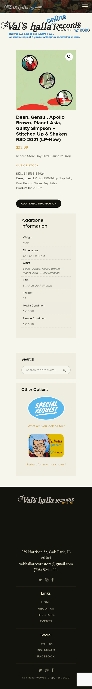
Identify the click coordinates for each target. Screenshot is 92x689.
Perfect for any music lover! (46, 464)
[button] (69, 57)
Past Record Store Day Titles (36, 183)
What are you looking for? (46, 426)
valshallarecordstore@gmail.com (46, 564)
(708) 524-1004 (46, 570)
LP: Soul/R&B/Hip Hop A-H (52, 178)
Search (66, 370)
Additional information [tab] (38, 203)
